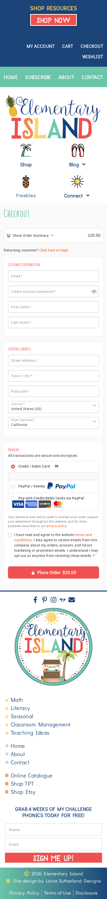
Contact (92, 77)
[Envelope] (71, 600)
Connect (73, 195)
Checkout (92, 46)
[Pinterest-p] (44, 600)
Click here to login (54, 250)
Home (11, 77)
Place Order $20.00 (56, 572)
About (66, 77)
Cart (67, 46)
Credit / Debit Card (34, 466)
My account (41, 46)
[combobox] (53, 407)
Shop (26, 164)
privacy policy (56, 526)
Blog (74, 164)
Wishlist (92, 57)
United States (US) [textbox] (26, 409)
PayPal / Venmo (32, 486)
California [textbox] (19, 425)
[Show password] (94, 291)
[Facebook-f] (35, 600)
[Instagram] (53, 600)
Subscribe (38, 77)
